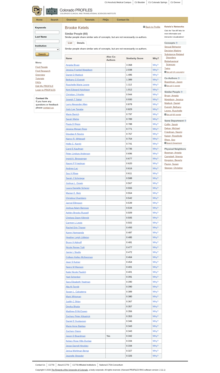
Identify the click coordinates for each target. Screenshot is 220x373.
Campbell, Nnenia (173, 156)
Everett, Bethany (172, 107)
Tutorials (90, 19)
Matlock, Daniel (172, 103)
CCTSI (51, 365)
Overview (72, 19)
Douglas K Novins (75, 134)
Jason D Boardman (76, 336)
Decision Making (172, 50)
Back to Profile (153, 27)
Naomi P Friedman (75, 163)
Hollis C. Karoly (73, 143)
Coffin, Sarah (171, 124)
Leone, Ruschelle (173, 110)
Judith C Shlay (73, 301)
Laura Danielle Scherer (77, 188)
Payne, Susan (171, 164)
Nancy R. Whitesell (75, 138)
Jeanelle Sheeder (75, 355)
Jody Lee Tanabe (74, 109)
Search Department (174, 143)
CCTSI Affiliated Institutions (84, 365)
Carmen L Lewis (74, 222)
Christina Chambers (76, 198)
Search (54, 19)
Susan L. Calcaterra (76, 291)
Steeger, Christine (173, 168)
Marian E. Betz (73, 193)
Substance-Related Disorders (174, 56)
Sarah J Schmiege (75, 178)
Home (39, 19)
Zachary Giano (73, 331)
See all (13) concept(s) (175, 72)
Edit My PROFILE (44, 86)
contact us (48, 107)
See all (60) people (174, 115)
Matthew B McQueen (76, 311)
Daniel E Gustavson (76, 321)
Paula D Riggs (73, 124)
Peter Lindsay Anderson (78, 153)
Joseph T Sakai (74, 99)
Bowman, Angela (173, 152)
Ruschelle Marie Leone (77, 84)
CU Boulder (140, 2)
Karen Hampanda (75, 232)
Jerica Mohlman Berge (77, 350)
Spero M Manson (74, 267)
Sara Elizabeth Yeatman (78, 282)
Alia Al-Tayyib (72, 286)
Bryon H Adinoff (74, 242)
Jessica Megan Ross (76, 129)
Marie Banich (72, 114)
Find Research (42, 71)
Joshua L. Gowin (74, 183)
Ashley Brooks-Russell (77, 212)
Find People (41, 67)
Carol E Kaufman (74, 148)
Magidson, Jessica (173, 99)
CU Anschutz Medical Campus (118, 2)
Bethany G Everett (75, 79)
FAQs (106, 19)
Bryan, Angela (171, 95)
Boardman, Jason (173, 82)
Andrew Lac (72, 168)
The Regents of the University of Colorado (69, 370)
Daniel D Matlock (74, 74)
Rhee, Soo (169, 139)
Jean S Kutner (73, 262)
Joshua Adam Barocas (77, 208)
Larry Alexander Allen (76, 104)
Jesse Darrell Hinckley (77, 345)
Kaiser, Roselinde (173, 136)
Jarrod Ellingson (74, 203)
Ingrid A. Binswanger (76, 158)
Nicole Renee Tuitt (75, 247)
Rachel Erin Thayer (76, 227)
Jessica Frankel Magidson (79, 69)
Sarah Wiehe (72, 119)
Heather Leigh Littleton (77, 237)
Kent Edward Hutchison (78, 89)
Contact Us (123, 19)
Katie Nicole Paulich (76, 272)
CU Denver (175, 2)
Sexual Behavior (172, 46)
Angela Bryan (73, 65)
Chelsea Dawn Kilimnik (77, 217)
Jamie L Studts (73, 252)
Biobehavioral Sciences (171, 63)
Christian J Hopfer (75, 94)
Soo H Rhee (72, 173)
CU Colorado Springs (157, 2)
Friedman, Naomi (173, 132)
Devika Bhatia (73, 306)
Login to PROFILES (45, 90)
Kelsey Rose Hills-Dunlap (78, 341)
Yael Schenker (73, 277)
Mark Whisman (73, 296)
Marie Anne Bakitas (76, 326)
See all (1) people (173, 86)
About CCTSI (63, 365)
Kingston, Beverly (173, 160)
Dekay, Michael (172, 128)
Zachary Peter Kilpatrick (78, 316)
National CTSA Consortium (111, 365)
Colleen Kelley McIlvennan (79, 257)
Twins (167, 68)
